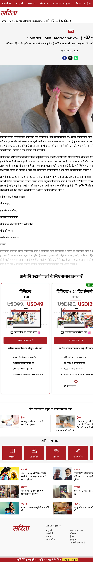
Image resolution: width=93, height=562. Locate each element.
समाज (31, 3)
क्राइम (73, 539)
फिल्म (78, 3)
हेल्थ (11, 20)
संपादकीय (45, 3)
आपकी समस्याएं (77, 542)
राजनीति (6, 3)
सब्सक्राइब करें (25, 340)
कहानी (19, 3)
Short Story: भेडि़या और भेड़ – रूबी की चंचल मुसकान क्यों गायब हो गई (34, 476)
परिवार (77, 503)
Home (3, 20)
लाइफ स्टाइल (63, 3)
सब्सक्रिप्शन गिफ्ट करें (25, 332)
